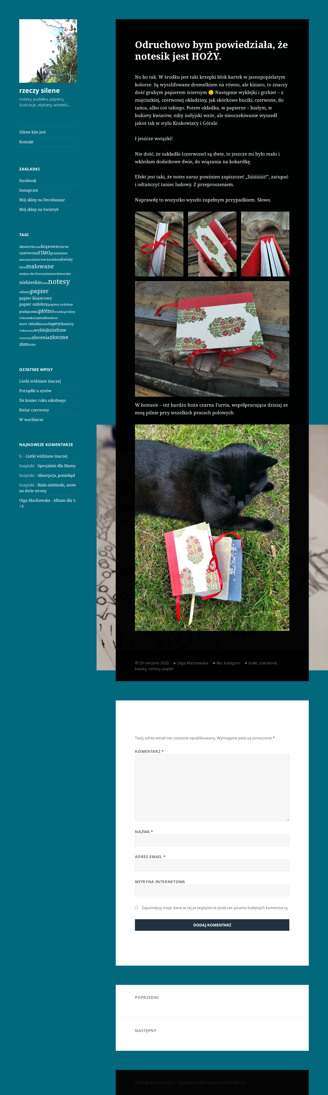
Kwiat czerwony (34, 410)
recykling (60, 312)
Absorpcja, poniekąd (56, 475)
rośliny (70, 312)
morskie (65, 274)
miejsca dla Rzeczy (32, 274)
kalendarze (26, 259)
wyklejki (42, 330)
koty (58, 259)
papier (39, 291)
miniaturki (52, 274)
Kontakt (26, 142)
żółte (32, 345)
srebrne (52, 318)
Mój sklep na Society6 (39, 209)
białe (37, 247)
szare (44, 324)
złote (24, 344)
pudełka (32, 312)
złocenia (41, 337)
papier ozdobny (33, 304)
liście (22, 267)
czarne (63, 246)
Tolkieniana (26, 330)
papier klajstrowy (35, 298)
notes (44, 283)
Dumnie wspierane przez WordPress (212, 1082)
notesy (59, 281)
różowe (24, 318)
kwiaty (67, 259)
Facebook (27, 180)
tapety (54, 323)
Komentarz (149, 751)
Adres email (150, 856)
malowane (40, 266)
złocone (59, 337)
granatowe (59, 253)
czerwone (28, 253)
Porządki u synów (35, 390)
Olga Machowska (34, 500)
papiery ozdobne (60, 304)
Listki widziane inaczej (40, 381)
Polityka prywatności (154, 1082)
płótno (46, 311)
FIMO (44, 252)
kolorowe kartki (44, 259)
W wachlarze (31, 419)
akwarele (26, 246)
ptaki (23, 311)
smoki (42, 317)
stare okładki (29, 323)
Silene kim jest (32, 132)
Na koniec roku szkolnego (42, 400)
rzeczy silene (39, 90)
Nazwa (144, 831)
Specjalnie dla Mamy (56, 465)
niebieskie (30, 282)
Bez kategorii (228, 663)
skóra (33, 318)
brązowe (49, 246)
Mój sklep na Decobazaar (42, 199)
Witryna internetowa (160, 881)
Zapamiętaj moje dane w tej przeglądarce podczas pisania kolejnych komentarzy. (215, 907)
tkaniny (67, 323)
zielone (58, 330)
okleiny (24, 292)
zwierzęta (25, 338)
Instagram (28, 190)
